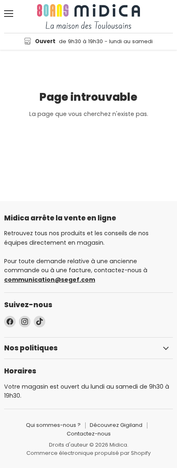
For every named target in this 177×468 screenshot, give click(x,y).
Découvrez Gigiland (116, 425)
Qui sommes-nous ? (53, 425)
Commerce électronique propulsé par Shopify (88, 453)
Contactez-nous (89, 434)
